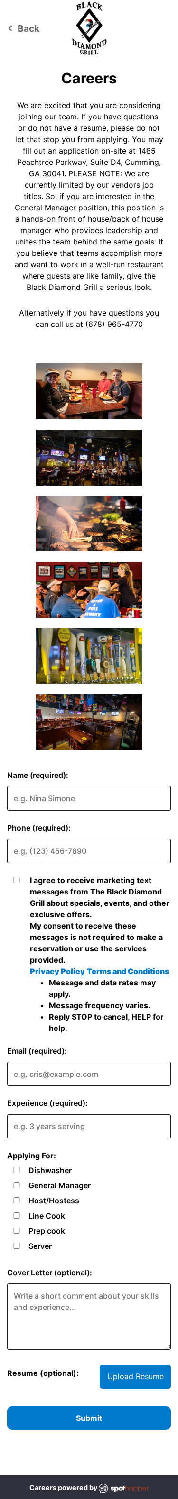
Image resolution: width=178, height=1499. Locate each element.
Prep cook (46, 1231)
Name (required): (37, 775)
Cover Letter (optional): (49, 1272)
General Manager (59, 1185)
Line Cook (46, 1215)
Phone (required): (39, 827)
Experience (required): (47, 1103)
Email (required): (37, 1051)
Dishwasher (50, 1170)
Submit (89, 1418)
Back (22, 28)
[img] (89, 391)
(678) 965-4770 (114, 324)
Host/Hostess (53, 1200)
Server (40, 1246)
